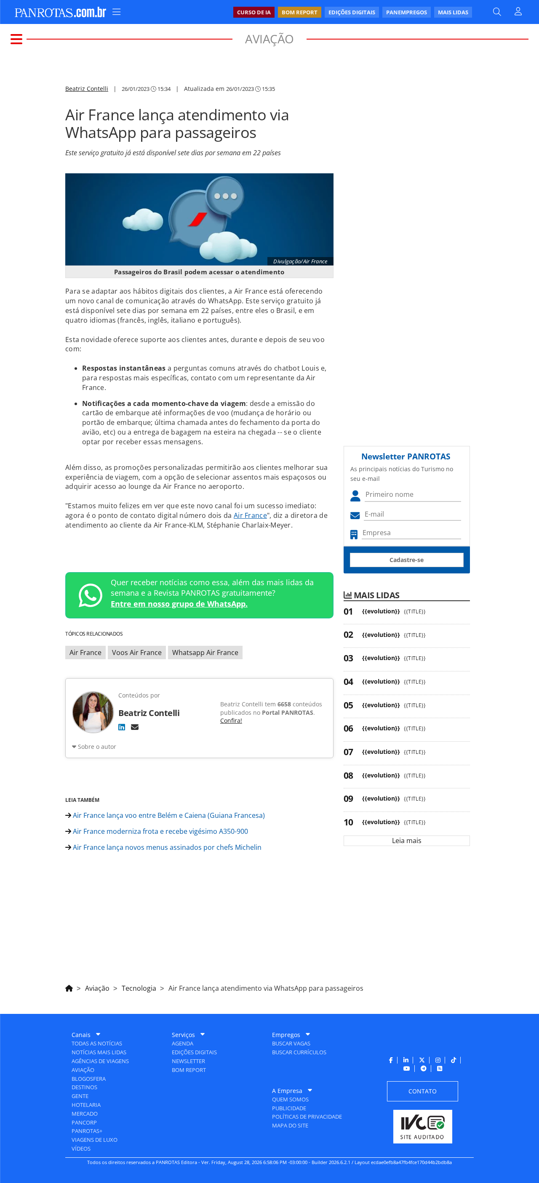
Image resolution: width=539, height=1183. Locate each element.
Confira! (231, 720)
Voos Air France (137, 652)
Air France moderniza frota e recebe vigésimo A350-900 (159, 831)
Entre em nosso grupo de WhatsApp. (179, 604)
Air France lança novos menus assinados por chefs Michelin (166, 847)
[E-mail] (135, 727)
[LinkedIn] (121, 727)
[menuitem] (352, 12)
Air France (250, 515)
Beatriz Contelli (86, 89)
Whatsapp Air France (205, 652)
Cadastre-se (407, 560)
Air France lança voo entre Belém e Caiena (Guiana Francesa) (168, 815)
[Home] (69, 987)
